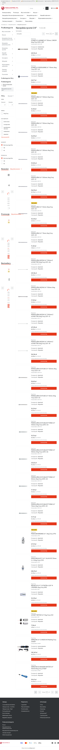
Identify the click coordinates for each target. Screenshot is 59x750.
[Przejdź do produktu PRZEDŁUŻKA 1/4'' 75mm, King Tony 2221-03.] (23, 242)
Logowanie (24, 704)
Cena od (3, 102)
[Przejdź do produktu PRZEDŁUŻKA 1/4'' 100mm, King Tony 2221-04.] (23, 103)
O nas (41, 704)
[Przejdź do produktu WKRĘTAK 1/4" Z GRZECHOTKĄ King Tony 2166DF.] (23, 648)
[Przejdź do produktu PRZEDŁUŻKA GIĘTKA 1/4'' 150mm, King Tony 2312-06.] (23, 296)
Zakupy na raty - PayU (7, 709)
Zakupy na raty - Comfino (8, 706)
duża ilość (6, 134)
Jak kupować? (43, 713)
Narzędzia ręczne (12, 24)
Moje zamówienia (25, 706)
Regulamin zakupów (7, 717)
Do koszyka (44, 60)
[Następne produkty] (52, 692)
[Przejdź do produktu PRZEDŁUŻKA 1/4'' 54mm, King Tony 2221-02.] (23, 213)
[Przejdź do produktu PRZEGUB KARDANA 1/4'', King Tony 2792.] (23, 540)
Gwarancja (42, 709)
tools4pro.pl (4, 24)
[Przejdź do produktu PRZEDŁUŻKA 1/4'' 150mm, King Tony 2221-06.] (23, 132)
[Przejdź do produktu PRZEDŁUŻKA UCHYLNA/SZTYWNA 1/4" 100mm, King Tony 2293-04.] (23, 431)
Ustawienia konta (25, 711)
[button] (46, 8)
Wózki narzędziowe (7, 734)
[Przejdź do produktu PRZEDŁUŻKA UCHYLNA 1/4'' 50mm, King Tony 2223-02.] (23, 404)
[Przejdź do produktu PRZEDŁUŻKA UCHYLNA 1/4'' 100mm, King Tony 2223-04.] (23, 377)
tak (4, 147)
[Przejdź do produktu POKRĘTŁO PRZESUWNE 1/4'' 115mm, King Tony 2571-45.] (23, 76)
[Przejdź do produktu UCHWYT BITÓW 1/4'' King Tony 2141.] (23, 621)
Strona (47, 33)
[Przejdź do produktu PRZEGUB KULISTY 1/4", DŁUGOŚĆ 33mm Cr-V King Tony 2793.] (23, 567)
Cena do (11, 102)
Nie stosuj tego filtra (8, 145)
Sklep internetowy (28, 748)
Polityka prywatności (45, 717)
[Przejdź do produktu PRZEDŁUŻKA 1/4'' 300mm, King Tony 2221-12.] (23, 186)
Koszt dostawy (6, 713)
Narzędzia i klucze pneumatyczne (10, 730)
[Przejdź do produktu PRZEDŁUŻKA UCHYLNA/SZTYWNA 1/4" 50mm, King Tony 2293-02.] (23, 486)
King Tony (6, 113)
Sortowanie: (19, 31)
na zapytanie (7, 124)
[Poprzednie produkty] (39, 692)
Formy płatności (6, 711)
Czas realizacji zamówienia (8, 704)
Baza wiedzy (43, 706)
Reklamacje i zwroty (7, 715)
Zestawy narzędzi (6, 732)
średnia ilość (6, 131)
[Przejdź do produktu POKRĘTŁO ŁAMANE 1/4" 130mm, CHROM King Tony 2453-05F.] (23, 49)
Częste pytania (43, 715)
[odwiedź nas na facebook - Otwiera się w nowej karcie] (52, 743)
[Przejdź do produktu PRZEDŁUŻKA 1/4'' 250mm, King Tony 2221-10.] (23, 159)
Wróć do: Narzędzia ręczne (7, 85)
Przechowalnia (24, 709)
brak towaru (6, 121)
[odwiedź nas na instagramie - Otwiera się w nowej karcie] (55, 743)
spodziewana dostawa (7, 128)
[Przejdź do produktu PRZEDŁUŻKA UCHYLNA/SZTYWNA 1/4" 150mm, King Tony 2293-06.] (23, 459)
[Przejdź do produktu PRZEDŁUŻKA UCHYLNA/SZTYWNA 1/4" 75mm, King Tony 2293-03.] (23, 513)
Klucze (4, 724)
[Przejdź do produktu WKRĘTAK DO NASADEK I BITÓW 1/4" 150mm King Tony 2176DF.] (23, 675)
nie (4, 150)
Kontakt (42, 711)
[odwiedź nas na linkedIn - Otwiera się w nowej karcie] (58, 743)
